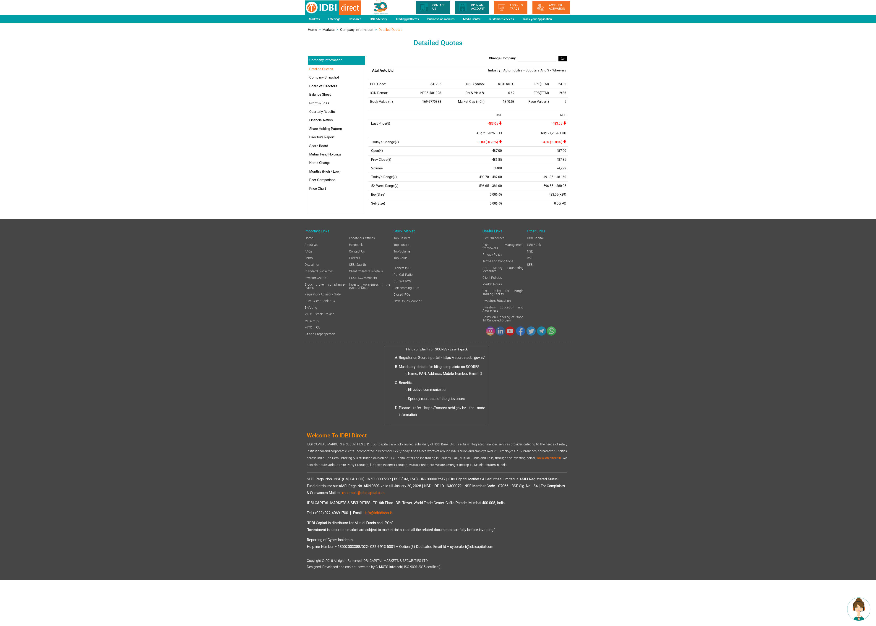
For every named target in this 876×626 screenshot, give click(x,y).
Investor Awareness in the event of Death (369, 285)
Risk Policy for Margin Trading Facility (503, 292)
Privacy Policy (492, 254)
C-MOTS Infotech (388, 567)
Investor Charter (316, 277)
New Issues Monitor (408, 301)
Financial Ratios (321, 120)
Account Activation (557, 6)
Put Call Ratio (403, 274)
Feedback (356, 244)
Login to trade (516, 6)
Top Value (400, 258)
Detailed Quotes (321, 69)
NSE (530, 251)
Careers (354, 258)
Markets (329, 30)
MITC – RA (312, 327)
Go (563, 58)
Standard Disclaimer (319, 271)
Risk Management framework (503, 246)
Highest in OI (402, 268)
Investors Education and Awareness (503, 308)
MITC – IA (312, 320)
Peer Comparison (322, 180)
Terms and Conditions (497, 261)
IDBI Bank (534, 244)
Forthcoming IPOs (406, 287)
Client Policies (492, 277)
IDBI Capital (535, 238)
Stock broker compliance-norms (325, 285)
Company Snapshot (324, 77)
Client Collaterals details (366, 271)
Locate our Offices (362, 238)
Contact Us (357, 251)
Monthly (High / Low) (325, 171)
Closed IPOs (402, 294)
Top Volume (402, 251)
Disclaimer (312, 264)
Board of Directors (323, 86)
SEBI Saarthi (358, 264)
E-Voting (311, 307)
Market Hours (492, 284)
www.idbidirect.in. (549, 458)
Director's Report (321, 137)
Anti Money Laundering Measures (503, 269)
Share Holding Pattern (325, 129)
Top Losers (401, 244)
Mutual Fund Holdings (325, 154)
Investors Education (496, 300)
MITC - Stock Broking (319, 314)
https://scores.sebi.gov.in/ (464, 357)
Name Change (320, 163)
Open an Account (478, 6)
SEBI (530, 264)
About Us (311, 244)
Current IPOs (403, 281)
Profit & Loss (319, 103)
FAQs (308, 251)
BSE (530, 258)
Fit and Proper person (320, 334)
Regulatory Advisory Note (323, 294)
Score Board (318, 146)
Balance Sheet (320, 94)
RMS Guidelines (493, 238)
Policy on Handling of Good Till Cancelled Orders (503, 318)
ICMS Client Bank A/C (320, 300)
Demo (309, 258)
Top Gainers (402, 238)
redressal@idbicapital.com (363, 493)
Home (312, 30)
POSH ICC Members (363, 277)
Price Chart (317, 189)
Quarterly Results (322, 112)
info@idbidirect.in (379, 513)
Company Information (356, 30)
